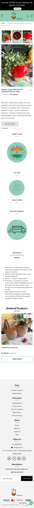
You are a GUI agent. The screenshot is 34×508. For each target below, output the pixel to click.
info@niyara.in (18, 447)
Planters (20, 128)
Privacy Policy (17, 406)
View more (17, 359)
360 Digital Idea (27, 505)
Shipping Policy (17, 403)
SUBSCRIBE (27, 478)
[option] (6, 36)
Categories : (5, 128)
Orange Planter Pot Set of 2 (9, 347)
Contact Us (17, 431)
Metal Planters (17, 393)
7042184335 (18, 444)
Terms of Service (17, 415)
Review (17, 258)
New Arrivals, (13, 128)
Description (17, 253)
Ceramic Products (17, 390)
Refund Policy (17, 412)
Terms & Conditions (17, 409)
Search (17, 425)
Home (3, 23)
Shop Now (17, 9)
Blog (17, 435)
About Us (17, 428)
